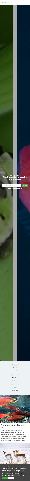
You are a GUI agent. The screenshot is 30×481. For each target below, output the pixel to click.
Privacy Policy (7, 473)
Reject (11, 478)
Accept (5, 478)
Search (25, 185)
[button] (27, 2)
